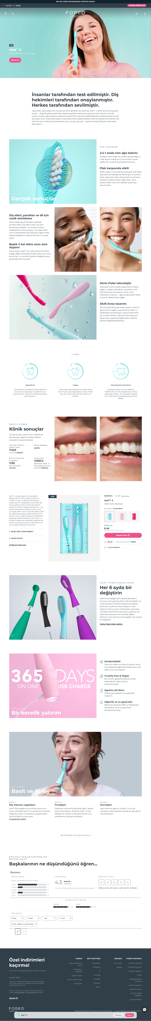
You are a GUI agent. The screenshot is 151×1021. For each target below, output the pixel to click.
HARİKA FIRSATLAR (137, 5)
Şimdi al (15, 60)
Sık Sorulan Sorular (74, 980)
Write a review (125, 496)
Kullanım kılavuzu (17, 545)
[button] (144, 1010)
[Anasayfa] (75, 14)
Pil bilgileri (78, 984)
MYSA (139, 975)
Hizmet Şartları (31, 992)
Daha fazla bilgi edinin (111, 624)
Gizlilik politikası (19, 992)
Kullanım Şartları (135, 985)
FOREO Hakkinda (135, 963)
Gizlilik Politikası (135, 989)
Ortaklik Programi (135, 967)
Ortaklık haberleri (135, 971)
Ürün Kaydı (117, 963)
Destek (119, 967)
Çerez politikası (136, 999)
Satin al (129, 1015)
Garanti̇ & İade (76, 976)
